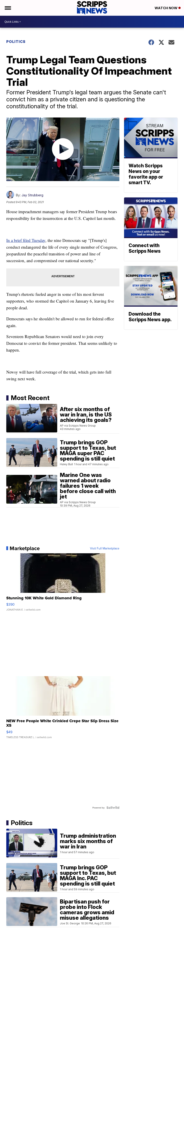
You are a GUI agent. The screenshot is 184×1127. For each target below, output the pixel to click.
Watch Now (166, 8)
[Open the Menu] (7, 8)
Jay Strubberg (32, 195)
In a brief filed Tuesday (25, 240)
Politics (16, 41)
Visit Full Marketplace (104, 548)
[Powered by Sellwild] (112, 807)
